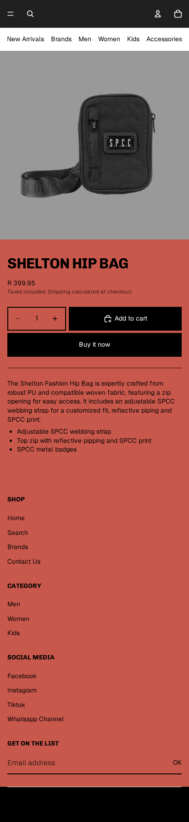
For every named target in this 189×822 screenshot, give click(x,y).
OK (177, 762)
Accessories (164, 39)
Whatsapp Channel (35, 719)
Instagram (22, 690)
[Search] (30, 14)
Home (16, 518)
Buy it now (94, 344)
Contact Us (23, 561)
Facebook (22, 676)
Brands (61, 39)
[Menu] (10, 13)
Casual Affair (103, 790)
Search (17, 532)
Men (84, 39)
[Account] (158, 14)
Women (109, 39)
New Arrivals (25, 39)
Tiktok (16, 705)
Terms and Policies (94, 808)
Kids (133, 39)
